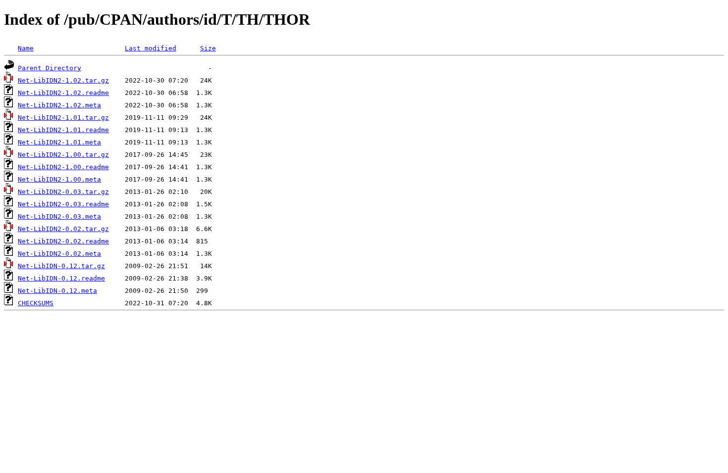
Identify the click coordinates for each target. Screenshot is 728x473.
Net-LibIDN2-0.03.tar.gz (63, 191)
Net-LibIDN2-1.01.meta (59, 142)
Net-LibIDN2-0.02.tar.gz (63, 229)
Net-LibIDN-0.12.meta (57, 290)
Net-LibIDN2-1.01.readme (63, 130)
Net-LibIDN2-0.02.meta (59, 253)
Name (26, 48)
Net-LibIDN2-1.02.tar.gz (63, 80)
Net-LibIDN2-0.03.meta (59, 216)
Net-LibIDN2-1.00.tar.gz (63, 154)
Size (208, 48)
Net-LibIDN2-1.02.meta (59, 105)
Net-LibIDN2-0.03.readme (63, 204)
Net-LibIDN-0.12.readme (61, 278)
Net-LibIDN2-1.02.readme (63, 92)
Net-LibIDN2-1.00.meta (59, 179)
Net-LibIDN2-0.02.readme (63, 241)
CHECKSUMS (35, 303)
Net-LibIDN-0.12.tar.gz (61, 266)
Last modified (150, 48)
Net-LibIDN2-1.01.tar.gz (63, 117)
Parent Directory (49, 68)
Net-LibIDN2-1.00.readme (63, 167)
